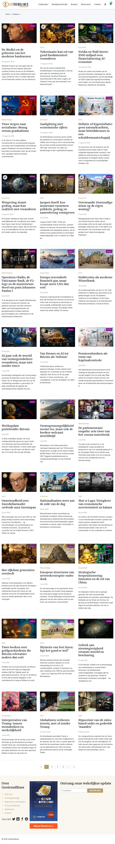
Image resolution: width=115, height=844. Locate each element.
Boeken (74, 4)
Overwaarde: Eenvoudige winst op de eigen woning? (95, 206)
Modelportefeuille (59, 4)
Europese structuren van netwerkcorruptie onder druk (57, 576)
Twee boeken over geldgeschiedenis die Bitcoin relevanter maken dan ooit (16, 652)
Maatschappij (7, 120)
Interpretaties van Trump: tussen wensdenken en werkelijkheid (14, 725)
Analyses (16, 14)
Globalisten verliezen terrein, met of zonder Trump (55, 723)
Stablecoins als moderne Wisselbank (95, 279)
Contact (8, 813)
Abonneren (86, 4)
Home (8, 14)
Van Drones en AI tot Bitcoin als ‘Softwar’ (54, 355)
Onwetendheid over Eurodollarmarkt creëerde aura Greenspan (19, 504)
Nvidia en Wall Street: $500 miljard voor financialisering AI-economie (93, 57)
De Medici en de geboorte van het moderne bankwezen (16, 53)
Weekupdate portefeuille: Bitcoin (16, 427)
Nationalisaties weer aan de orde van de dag (57, 502)
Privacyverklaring (12, 805)
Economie (82, 47)
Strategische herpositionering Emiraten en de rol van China (94, 577)
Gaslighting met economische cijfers (53, 125)
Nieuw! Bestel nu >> (43, 826)
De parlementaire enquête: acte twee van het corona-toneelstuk (94, 431)
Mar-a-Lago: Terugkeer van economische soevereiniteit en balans (95, 504)
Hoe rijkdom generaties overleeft (18, 572)
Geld (80, 120)
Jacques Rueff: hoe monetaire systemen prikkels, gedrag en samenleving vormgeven (57, 207)
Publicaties (43, 4)
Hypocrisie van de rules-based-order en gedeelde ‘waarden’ (95, 723)
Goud (42, 47)
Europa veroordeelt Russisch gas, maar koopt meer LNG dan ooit (54, 282)
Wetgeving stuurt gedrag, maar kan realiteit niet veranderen (19, 206)
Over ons (9, 794)
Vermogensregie (12, 798)
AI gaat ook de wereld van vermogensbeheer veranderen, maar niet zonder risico (17, 361)
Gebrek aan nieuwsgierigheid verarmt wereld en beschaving (91, 650)
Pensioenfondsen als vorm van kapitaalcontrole (92, 357)
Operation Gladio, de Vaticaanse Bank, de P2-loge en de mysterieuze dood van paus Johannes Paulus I (18, 284)
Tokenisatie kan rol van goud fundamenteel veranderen (56, 55)
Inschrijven (95, 791)
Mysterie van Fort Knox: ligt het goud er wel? (56, 649)
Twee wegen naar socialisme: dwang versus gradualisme (15, 127)
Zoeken (97, 4)
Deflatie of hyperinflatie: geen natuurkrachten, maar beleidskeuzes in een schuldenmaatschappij (95, 130)
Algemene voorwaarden (15, 802)
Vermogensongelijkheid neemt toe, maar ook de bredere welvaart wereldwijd (57, 431)
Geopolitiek (44, 273)
